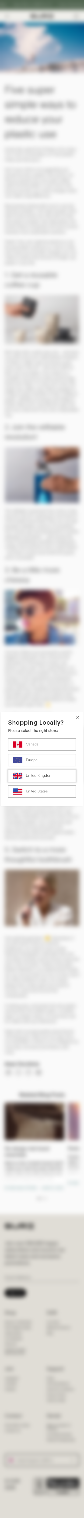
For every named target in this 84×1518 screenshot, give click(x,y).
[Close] (78, 717)
